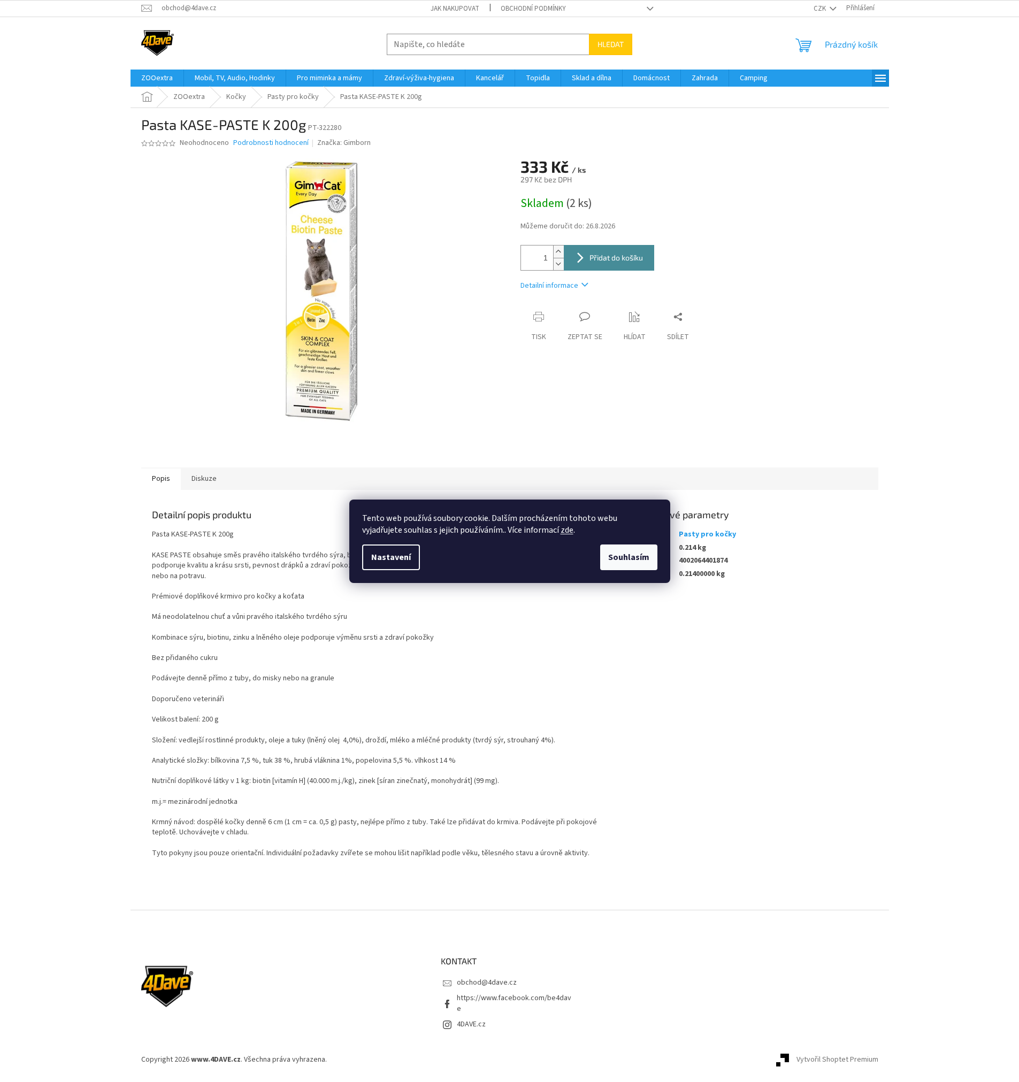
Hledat (610, 44)
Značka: (344, 142)
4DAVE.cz (471, 1024)
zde (567, 530)
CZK (821, 8)
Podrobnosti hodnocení (271, 143)
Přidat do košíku (616, 257)
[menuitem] (157, 78)
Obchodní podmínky (533, 8)
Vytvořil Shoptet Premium (837, 1060)
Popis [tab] (161, 478)
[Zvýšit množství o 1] (558, 251)
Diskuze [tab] (204, 478)
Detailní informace (549, 285)
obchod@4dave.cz (487, 982)
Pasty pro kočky (707, 534)
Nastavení (391, 557)
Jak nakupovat (455, 8)
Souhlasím (628, 557)
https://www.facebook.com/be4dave (514, 1003)
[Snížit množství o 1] (558, 264)
